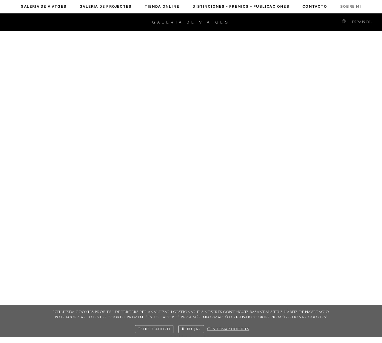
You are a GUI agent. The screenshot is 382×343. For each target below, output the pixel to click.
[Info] (343, 21)
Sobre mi (350, 6)
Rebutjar (191, 329)
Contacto (314, 6)
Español (362, 22)
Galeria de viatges (43, 6)
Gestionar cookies (228, 329)
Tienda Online (161, 6)
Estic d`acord (154, 329)
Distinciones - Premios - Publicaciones (240, 6)
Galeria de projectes (105, 6)
